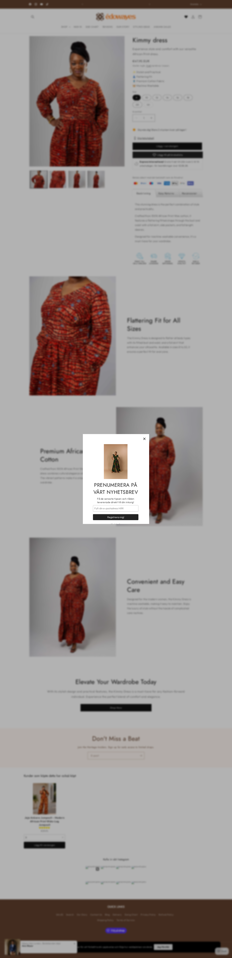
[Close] (144, 439)
